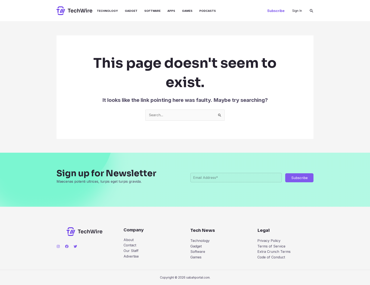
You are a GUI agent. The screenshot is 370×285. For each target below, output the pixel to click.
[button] (276, 10)
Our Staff (131, 251)
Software (152, 10)
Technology (107, 10)
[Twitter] (75, 246)
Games (187, 10)
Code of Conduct (271, 257)
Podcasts (207, 10)
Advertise (131, 256)
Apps (171, 10)
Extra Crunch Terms (274, 251)
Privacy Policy (268, 240)
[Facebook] (67, 246)
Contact (130, 245)
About (129, 240)
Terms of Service (271, 246)
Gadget (131, 10)
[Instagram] (58, 246)
